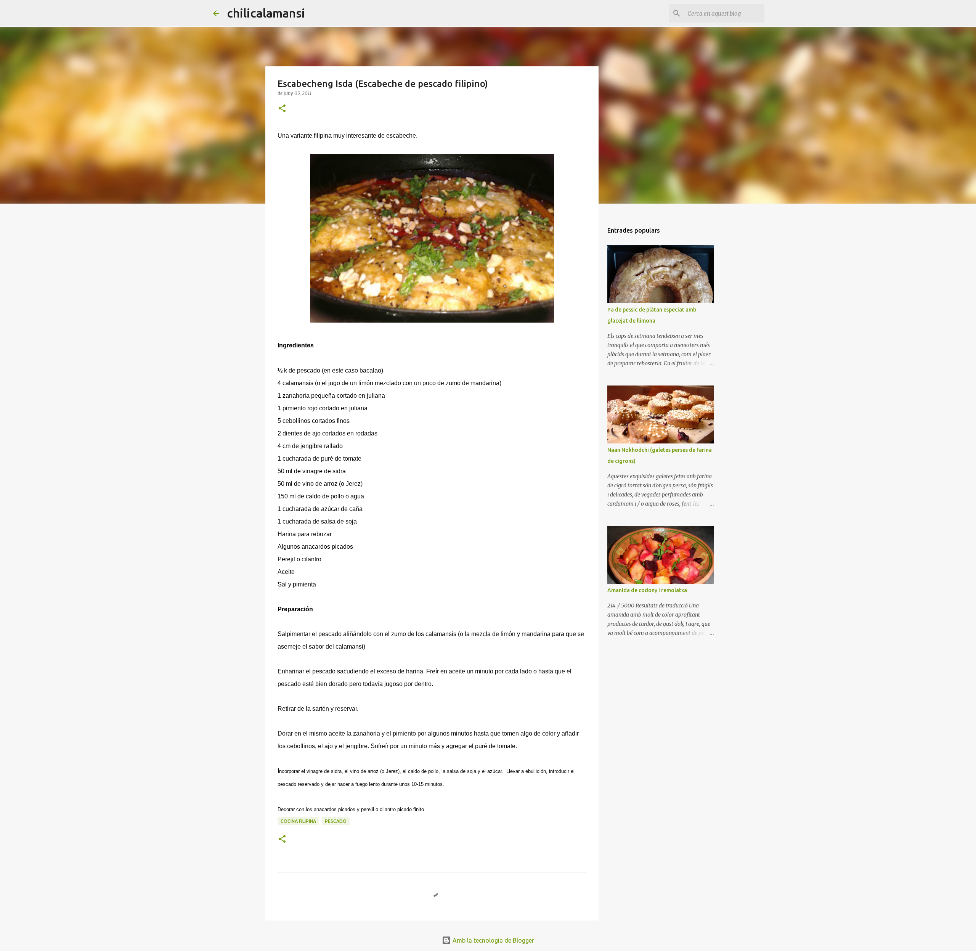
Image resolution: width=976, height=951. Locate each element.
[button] (282, 109)
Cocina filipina (298, 821)
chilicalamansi (266, 13)
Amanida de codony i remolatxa (647, 590)
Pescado (336, 821)
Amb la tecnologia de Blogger (492, 940)
